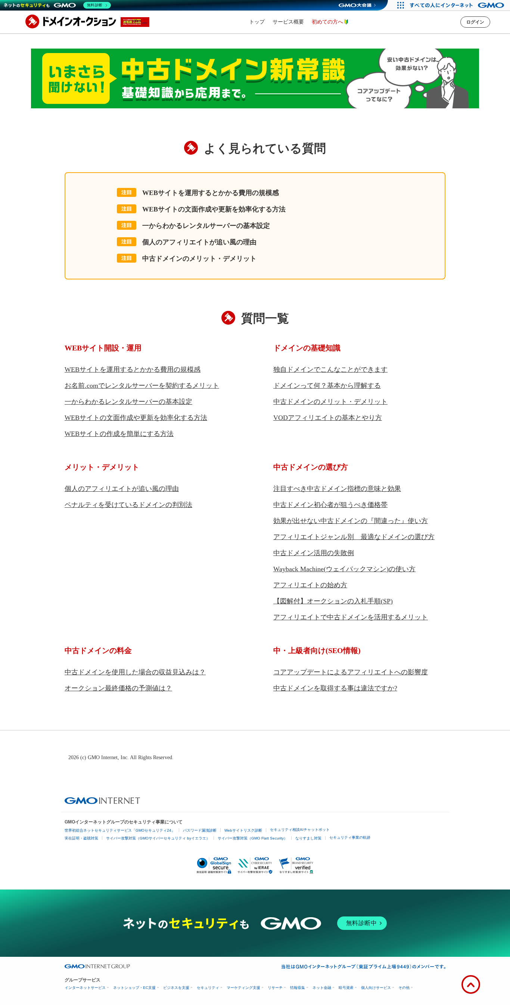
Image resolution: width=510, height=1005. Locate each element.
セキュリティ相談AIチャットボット (300, 830)
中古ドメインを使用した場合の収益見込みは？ (135, 672)
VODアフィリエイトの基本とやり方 (327, 417)
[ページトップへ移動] (470, 984)
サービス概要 (288, 22)
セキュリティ (208, 988)
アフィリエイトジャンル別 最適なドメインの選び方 (354, 537)
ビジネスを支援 (176, 988)
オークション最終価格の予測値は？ (118, 688)
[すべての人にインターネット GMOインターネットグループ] (458, 5)
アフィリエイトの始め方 (310, 585)
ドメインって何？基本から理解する (327, 385)
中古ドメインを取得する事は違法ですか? (335, 688)
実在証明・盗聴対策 (81, 838)
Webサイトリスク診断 (243, 830)
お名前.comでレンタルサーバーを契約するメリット (142, 385)
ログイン (475, 22)
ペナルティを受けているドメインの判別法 (128, 504)
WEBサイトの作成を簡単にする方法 (119, 433)
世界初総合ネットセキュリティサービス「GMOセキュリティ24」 (120, 830)
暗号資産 (346, 988)
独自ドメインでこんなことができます (330, 369)
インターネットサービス (85, 988)
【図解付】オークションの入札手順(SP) (333, 601)
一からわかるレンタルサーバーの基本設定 (206, 225)
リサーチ (275, 988)
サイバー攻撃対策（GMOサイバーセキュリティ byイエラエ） (158, 838)
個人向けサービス (376, 988)
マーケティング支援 (243, 988)
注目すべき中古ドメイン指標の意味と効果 (337, 488)
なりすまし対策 (308, 838)
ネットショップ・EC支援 (134, 988)
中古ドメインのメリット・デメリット (199, 258)
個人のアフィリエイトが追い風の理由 (199, 242)
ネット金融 (321, 988)
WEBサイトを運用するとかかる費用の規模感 (210, 193)
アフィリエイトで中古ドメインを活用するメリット (350, 617)
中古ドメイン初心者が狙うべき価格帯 (330, 504)
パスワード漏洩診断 (200, 830)
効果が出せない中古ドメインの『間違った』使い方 (350, 521)
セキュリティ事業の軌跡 (349, 837)
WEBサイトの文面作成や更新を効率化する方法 (214, 209)
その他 (404, 988)
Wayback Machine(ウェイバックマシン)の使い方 (344, 569)
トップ (257, 22)
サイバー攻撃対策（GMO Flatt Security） (252, 838)
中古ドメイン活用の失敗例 (313, 553)
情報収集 (297, 988)
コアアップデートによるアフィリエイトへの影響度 (350, 672)
